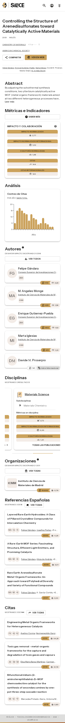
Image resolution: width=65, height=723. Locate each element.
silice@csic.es (32, 720)
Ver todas (33, 471)
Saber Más (32, 117)
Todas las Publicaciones (40, 445)
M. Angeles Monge (38, 71)
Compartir (13, 57)
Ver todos (32, 259)
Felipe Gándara (8, 68)
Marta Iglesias (41, 68)
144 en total (22, 198)
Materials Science (29, 394)
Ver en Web (35, 57)
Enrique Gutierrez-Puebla (25, 68)
